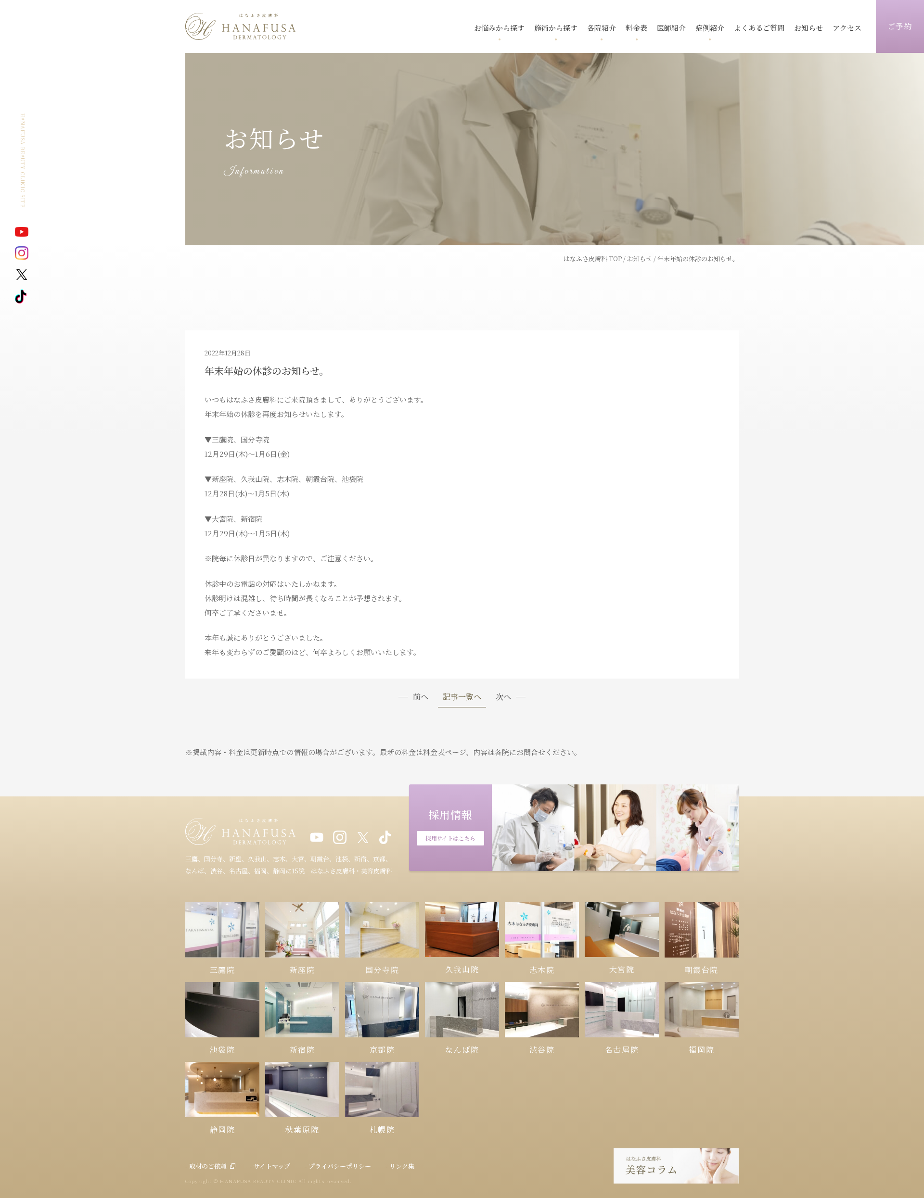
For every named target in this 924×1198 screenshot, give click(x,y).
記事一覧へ (462, 697)
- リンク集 (399, 1166)
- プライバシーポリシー (338, 1166)
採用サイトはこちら (450, 838)
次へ (503, 697)
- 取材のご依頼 (206, 1166)
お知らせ (639, 258)
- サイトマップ (270, 1166)
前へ (420, 697)
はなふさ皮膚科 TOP (593, 258)
